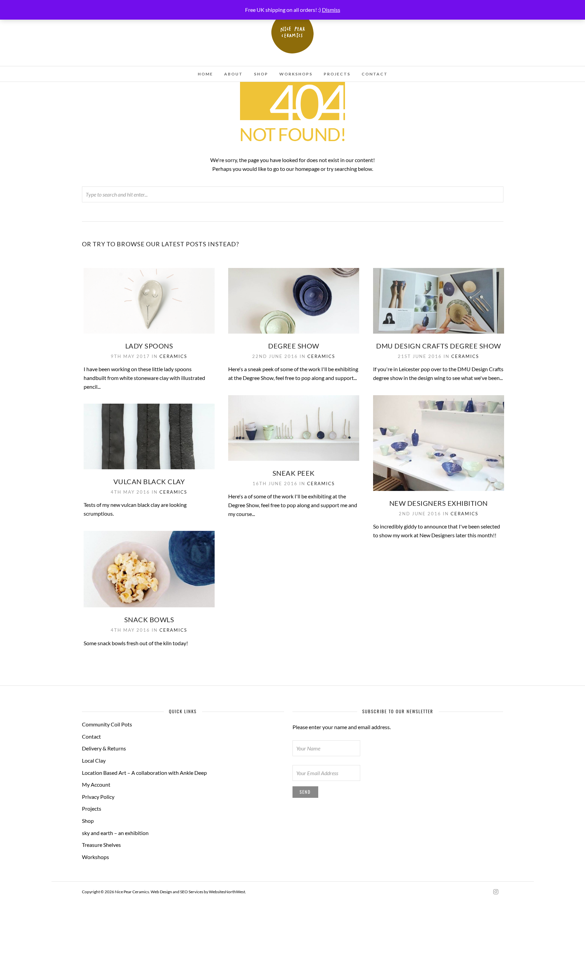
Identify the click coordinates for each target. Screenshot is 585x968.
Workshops (295, 73)
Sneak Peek (294, 473)
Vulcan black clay (149, 481)
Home (205, 73)
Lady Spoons (149, 346)
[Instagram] (495, 891)
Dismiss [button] (331, 9)
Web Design (161, 891)
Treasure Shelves (101, 844)
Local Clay (94, 760)
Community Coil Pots (107, 724)
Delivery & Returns (104, 748)
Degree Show (293, 346)
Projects (337, 73)
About (233, 73)
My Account (96, 784)
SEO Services (191, 891)
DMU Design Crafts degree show (438, 346)
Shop (261, 73)
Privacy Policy (98, 796)
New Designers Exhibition (438, 503)
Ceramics (173, 356)
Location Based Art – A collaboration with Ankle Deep (144, 772)
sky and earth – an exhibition (115, 833)
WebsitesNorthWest (227, 891)
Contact (375, 73)
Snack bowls (149, 619)
